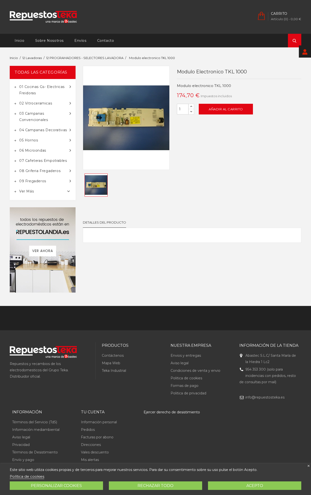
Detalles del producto (104, 222)
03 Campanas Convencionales (33, 116)
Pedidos (88, 429)
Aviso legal (180, 363)
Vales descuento (95, 452)
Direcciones (91, 445)
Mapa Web (111, 363)
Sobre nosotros (49, 40)
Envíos (80, 40)
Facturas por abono (97, 437)
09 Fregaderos (32, 181)
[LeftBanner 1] (43, 250)
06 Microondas (32, 150)
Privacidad (21, 445)
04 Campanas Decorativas (43, 130)
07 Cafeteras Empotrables (43, 160)
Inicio (20, 40)
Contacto (105, 40)
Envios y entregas (186, 355)
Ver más (26, 191)
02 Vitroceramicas (35, 103)
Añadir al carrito (226, 109)
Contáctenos (113, 355)
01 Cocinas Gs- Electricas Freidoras (42, 90)
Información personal (99, 422)
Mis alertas (90, 460)
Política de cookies (27, 476)
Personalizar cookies (56, 485)
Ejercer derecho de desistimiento (172, 412)
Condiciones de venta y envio (195, 370)
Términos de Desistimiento (35, 452)
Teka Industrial (114, 370)
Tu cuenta (92, 412)
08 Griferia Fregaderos (39, 171)
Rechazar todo (155, 485)
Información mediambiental (36, 429)
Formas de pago (185, 385)
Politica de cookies (186, 378)
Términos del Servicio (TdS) (34, 422)
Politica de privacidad (188, 393)
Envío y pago (23, 460)
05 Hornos (28, 140)
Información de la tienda (268, 345)
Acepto (254, 485)
